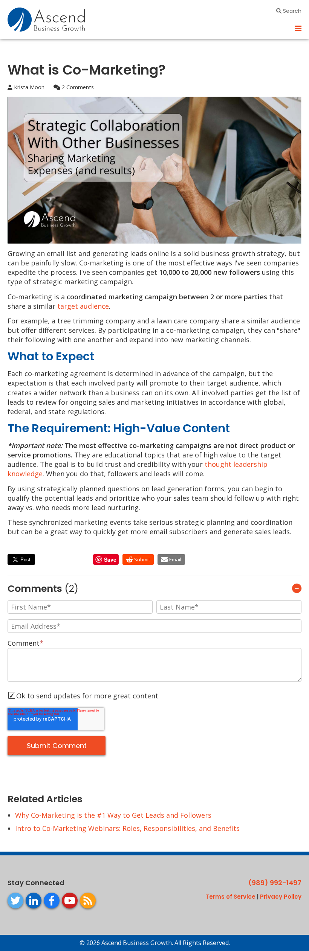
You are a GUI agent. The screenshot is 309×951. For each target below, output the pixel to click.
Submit (142, 559)
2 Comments (77, 87)
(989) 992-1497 (274, 882)
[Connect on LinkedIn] (33, 900)
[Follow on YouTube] (70, 900)
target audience (83, 306)
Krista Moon (28, 87)
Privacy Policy (280, 897)
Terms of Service (230, 897)
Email (175, 559)
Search (291, 11)
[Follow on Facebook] (52, 900)
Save (110, 559)
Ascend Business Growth (136, 943)
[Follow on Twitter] (15, 900)
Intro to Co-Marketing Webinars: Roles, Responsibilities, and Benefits (127, 828)
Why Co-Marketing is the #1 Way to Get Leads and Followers (113, 815)
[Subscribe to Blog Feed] (88, 900)
